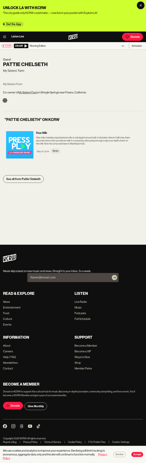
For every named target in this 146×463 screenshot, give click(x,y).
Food (6, 313)
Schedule (137, 45)
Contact (8, 368)
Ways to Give (82, 357)
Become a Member (86, 345)
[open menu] (6, 37)
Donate (135, 37)
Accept (137, 454)
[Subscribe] (114, 277)
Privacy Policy (28, 442)
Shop (78, 362)
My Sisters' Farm (28, 92)
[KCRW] (9, 261)
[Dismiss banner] (140, 5)
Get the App (13, 24)
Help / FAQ (9, 357)
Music (78, 307)
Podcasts (80, 313)
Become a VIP (83, 351)
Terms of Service (50, 442)
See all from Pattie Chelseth (23, 179)
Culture (7, 318)
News (6, 301)
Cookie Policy (73, 442)
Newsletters (10, 362)
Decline (119, 454)
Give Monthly (36, 406)
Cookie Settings (121, 442)
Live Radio (81, 301)
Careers (8, 351)
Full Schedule (82, 318)
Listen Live (17, 36)
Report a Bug (10, 442)
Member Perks (83, 368)
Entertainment (12, 307)
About (6, 345)
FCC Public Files (95, 442)
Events (7, 324)
